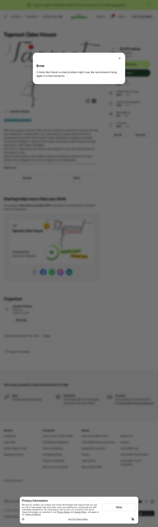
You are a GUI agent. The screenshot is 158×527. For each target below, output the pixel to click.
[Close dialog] (119, 58)
